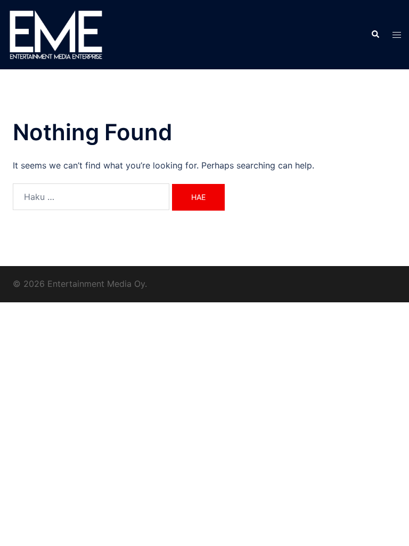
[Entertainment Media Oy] (56, 33)
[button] (375, 34)
